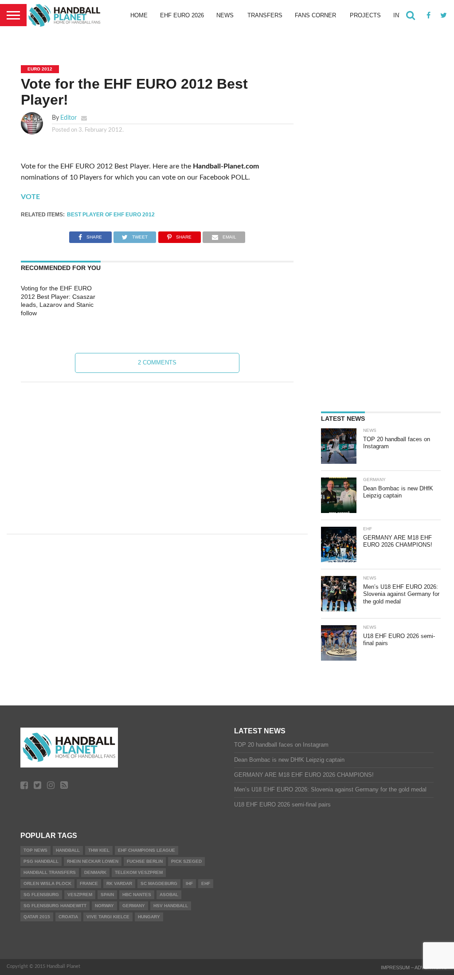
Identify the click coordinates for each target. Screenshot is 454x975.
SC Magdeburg (159, 883)
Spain (107, 894)
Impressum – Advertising (414, 967)
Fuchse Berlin (145, 861)
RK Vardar (119, 883)
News (225, 15)
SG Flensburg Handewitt (54, 905)
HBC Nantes (136, 894)
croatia (68, 916)
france (89, 883)
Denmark (95, 872)
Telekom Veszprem (139, 872)
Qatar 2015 (36, 916)
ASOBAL (169, 894)
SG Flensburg (41, 894)
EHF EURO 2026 (182, 15)
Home (139, 15)
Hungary (149, 916)
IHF (189, 883)
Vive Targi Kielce (107, 916)
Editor (68, 117)
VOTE (30, 196)
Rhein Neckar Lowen (92, 861)
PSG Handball (41, 861)
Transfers (264, 15)
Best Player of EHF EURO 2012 (111, 214)
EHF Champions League (146, 850)
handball (68, 850)
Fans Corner (315, 15)
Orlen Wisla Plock (47, 883)
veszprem (79, 894)
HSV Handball (170, 905)
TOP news (35, 850)
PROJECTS (365, 15)
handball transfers (49, 872)
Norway (104, 905)
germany (133, 905)
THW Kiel (99, 850)
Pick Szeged (186, 861)
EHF (205, 883)
